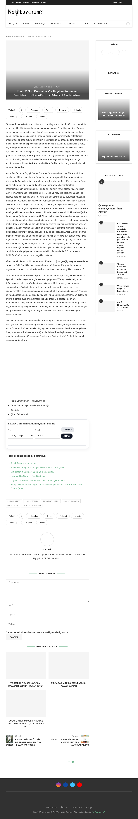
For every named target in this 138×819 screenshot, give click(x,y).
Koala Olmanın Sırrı (51, 501)
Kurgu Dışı (39, 24)
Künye (43, 3)
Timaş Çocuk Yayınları (32, 506)
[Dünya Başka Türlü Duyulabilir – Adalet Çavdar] (69, 665)
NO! (86, 24)
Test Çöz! (12, 24)
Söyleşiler (74, 24)
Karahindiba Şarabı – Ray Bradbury (28, 476)
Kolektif (23, 95)
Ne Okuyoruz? (100, 24)
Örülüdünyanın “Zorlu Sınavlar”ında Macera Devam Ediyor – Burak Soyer (123, 288)
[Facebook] (126, 3)
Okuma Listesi (57, 24)
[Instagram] (104, 55)
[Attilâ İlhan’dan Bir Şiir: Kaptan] (106, 306)
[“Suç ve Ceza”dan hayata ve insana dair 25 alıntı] (106, 268)
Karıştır (67, 430)
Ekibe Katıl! (16, 3)
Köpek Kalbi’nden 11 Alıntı (114, 157)
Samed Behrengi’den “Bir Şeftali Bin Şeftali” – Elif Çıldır (37, 467)
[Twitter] (117, 55)
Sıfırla (66, 436)
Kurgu (26, 24)
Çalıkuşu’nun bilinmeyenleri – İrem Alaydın (110, 208)
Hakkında (35, 3)
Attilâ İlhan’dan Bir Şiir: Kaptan (123, 305)
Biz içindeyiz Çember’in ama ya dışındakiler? (32, 472)
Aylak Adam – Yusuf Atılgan (24, 463)
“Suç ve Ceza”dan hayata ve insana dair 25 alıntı (122, 269)
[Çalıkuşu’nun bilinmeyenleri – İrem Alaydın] (114, 191)
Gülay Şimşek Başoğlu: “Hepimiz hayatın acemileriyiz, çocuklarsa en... (26, 724)
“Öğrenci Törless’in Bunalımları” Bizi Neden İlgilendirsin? (38, 480)
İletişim (26, 3)
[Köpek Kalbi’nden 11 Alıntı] (114, 150)
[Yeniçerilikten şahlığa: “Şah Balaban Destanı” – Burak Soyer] (26, 665)
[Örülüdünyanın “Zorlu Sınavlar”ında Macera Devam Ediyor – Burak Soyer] (106, 290)
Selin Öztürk (12, 506)
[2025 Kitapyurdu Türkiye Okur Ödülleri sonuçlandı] (114, 109)
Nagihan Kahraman (71, 501)
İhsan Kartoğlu (31, 501)
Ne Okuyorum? (98, 812)
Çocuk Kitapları (13, 501)
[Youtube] (124, 55)
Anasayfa (9, 36)
